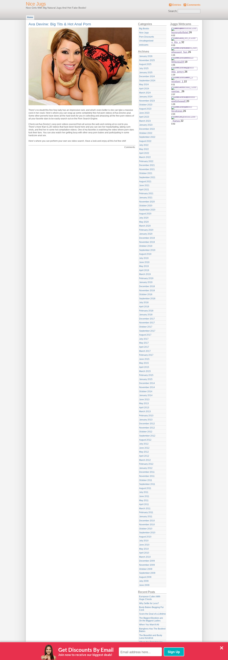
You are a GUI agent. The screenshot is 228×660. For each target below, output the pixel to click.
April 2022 (144, 153)
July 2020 (144, 218)
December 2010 (147, 520)
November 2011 (147, 476)
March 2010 (145, 557)
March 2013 (145, 411)
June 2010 (144, 545)
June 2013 (144, 399)
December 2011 (147, 472)
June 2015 (144, 359)
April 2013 (144, 407)
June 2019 (144, 262)
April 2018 (144, 306)
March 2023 (145, 121)
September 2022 (147, 137)
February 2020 (146, 230)
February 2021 (146, 193)
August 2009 (145, 577)
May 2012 (144, 452)
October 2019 (145, 246)
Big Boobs (144, 28)
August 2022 (145, 141)
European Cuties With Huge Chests (149, 598)
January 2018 (145, 314)
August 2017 (145, 335)
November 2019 (147, 242)
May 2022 (144, 149)
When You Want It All (149, 624)
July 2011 (143, 492)
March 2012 (145, 460)
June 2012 (144, 448)
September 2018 (147, 298)
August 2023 (145, 109)
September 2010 (147, 532)
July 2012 (144, 444)
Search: (172, 11)
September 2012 (147, 436)
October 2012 (145, 431)
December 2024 (147, 76)
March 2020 (145, 226)
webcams (143, 45)
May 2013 (144, 403)
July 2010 (144, 540)
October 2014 (145, 391)
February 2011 (146, 512)
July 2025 (144, 68)
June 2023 (144, 113)
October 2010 (145, 528)
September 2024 (147, 80)
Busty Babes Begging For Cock (151, 608)
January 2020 (145, 234)
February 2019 (146, 278)
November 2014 (147, 387)
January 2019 (145, 282)
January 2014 (145, 395)
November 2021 (147, 169)
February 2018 (146, 310)
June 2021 (144, 185)
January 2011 (145, 516)
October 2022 (145, 133)
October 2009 (145, 569)
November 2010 (147, 524)
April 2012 (144, 456)
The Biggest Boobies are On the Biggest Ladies (151, 619)
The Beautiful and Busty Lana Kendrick (150, 636)
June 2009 (144, 585)
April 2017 (144, 347)
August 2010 (145, 536)
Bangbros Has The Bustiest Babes (152, 630)
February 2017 (146, 355)
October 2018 (145, 294)
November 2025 (147, 60)
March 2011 (145, 508)
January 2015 (145, 379)
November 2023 (147, 101)
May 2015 (144, 363)
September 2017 (147, 331)
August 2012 (145, 440)
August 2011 (145, 488)
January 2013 (145, 419)
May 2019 (144, 266)
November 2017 (147, 322)
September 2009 (147, 573)
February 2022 (146, 161)
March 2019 (145, 274)
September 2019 (147, 250)
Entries (176, 4)
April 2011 (144, 504)
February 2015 (146, 375)
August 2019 (145, 254)
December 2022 (147, 129)
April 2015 (144, 367)
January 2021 (145, 197)
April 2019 (144, 270)
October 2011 (145, 480)
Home (30, 17)
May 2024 (144, 84)
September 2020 (147, 210)
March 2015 (145, 371)
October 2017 (145, 327)
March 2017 (145, 351)
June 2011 (144, 496)
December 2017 (147, 318)
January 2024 (145, 96)
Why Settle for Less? (149, 603)
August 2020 (145, 213)
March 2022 (145, 157)
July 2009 (144, 581)
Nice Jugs (36, 4)
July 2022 (144, 145)
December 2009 (147, 561)
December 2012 (147, 423)
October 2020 (145, 205)
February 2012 (146, 464)
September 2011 (147, 484)
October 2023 (145, 104)
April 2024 (144, 88)
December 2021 (147, 165)
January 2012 (145, 468)
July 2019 (144, 258)
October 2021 (145, 173)
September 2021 (147, 177)
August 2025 (145, 64)
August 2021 (145, 181)
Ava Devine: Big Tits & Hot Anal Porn (59, 24)
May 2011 (144, 500)
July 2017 (144, 339)
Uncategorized (146, 40)
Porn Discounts (146, 37)
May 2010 (144, 549)
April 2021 (144, 189)
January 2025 (145, 72)
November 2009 (147, 565)
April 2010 (144, 553)
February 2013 (146, 415)
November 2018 (147, 290)
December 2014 (147, 383)
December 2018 (147, 286)
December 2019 (147, 238)
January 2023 (145, 125)
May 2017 (144, 343)
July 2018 (144, 302)
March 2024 (145, 92)
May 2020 (144, 222)
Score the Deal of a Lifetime (152, 614)
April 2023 (144, 117)
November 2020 (147, 201)
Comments (193, 4)
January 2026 (145, 56)
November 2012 (147, 427)
